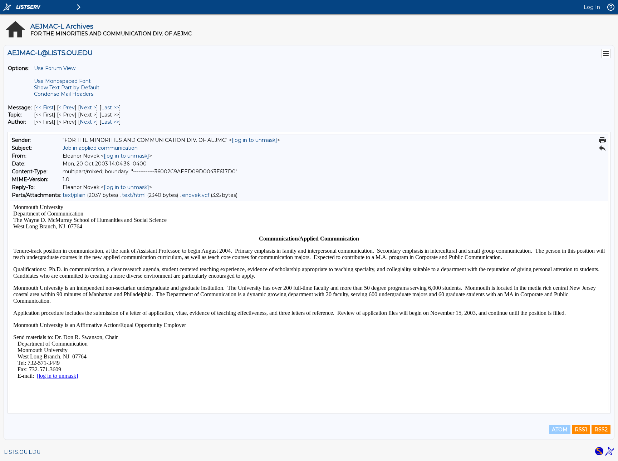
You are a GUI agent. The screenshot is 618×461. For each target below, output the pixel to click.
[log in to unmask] (254, 140)
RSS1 (581, 429)
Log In (592, 7)
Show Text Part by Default (66, 87)
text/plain (74, 195)
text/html (134, 195)
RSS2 (601, 429)
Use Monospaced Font (62, 81)
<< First (45, 107)
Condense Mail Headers (63, 94)
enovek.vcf (195, 195)
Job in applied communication (100, 148)
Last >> (110, 107)
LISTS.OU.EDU (22, 452)
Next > (88, 107)
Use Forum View (54, 68)
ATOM (560, 429)
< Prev (67, 107)
